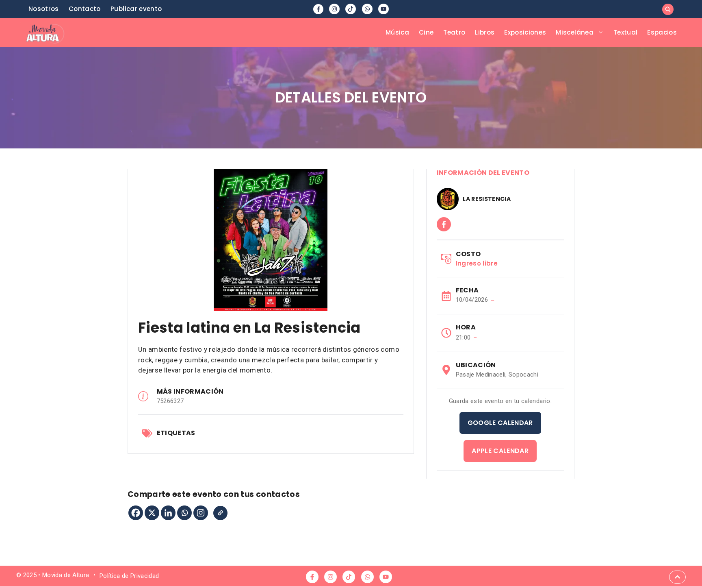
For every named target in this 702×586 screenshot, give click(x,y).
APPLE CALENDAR (500, 450)
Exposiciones (525, 32)
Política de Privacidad (129, 575)
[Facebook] (135, 512)
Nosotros (43, 8)
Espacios (662, 32)
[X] (152, 512)
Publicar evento (136, 8)
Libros (484, 32)
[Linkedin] (168, 512)
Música (397, 32)
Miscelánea (574, 32)
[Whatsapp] (184, 512)
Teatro (454, 32)
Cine (426, 32)
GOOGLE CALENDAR (500, 422)
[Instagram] (200, 512)
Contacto (85, 8)
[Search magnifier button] (668, 9)
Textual (625, 32)
